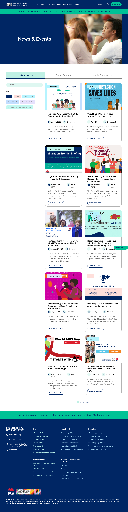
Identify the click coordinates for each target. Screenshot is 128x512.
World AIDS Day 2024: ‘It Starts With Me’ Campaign (62, 367)
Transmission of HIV (40, 436)
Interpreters (65, 475)
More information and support (44, 453)
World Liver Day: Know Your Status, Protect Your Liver (100, 115)
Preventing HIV (38, 446)
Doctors (63, 469)
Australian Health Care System (93, 11)
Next (87, 402)
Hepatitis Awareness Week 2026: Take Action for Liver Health (63, 115)
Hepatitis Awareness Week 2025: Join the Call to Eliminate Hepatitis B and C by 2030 (102, 243)
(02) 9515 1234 (15, 439)
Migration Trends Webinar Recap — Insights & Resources (63, 177)
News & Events (55, 4)
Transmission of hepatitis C (98, 436)
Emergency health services (71, 472)
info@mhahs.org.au (99, 415)
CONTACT (116, 4)
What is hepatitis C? (95, 433)
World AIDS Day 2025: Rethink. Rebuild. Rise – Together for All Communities (101, 179)
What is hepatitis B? (68, 433)
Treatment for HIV (40, 443)
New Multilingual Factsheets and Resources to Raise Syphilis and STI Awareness (63, 306)
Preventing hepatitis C (96, 443)
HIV (20, 11)
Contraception (38, 469)
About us (44, 4)
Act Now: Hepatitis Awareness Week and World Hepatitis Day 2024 (101, 368)
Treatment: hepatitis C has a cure (100, 446)
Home (36, 4)
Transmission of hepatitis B (71, 436)
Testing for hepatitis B (69, 439)
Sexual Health (66, 11)
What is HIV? (38, 433)
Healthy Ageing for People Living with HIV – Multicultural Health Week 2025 (63, 243)
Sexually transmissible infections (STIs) (45, 464)
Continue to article (56, 138)
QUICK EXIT (120, 248)
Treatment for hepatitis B (70, 443)
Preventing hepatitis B (69, 446)
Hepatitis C (49, 11)
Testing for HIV (38, 439)
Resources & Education (71, 4)
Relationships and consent (43, 472)
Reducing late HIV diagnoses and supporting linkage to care (102, 304)
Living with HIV (38, 449)
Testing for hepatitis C (96, 439)
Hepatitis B (33, 11)
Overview (64, 466)
